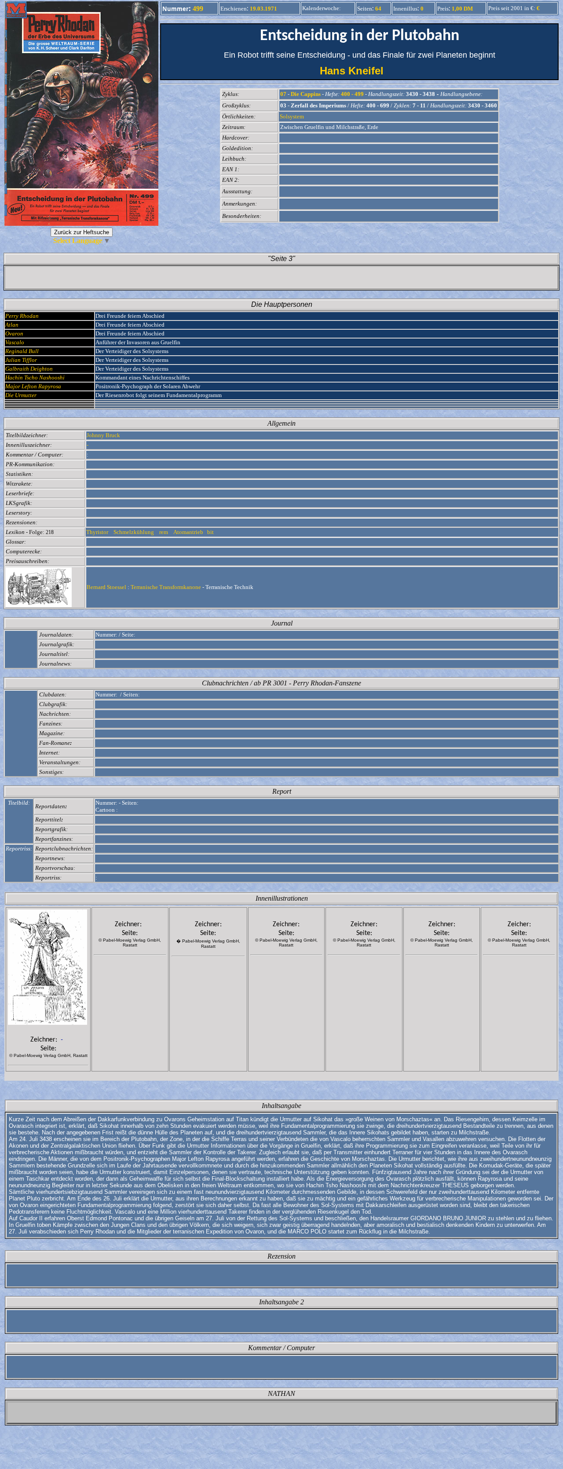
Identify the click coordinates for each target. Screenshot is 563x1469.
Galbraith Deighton (29, 368)
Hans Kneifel (359, 71)
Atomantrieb (188, 532)
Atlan (11, 324)
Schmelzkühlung (134, 532)
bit (210, 532)
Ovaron (14, 333)
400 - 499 (352, 94)
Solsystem (292, 116)
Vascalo (14, 342)
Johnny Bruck (103, 435)
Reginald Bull (22, 351)
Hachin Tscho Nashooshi (35, 377)
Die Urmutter (21, 395)
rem (164, 532)
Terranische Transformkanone (166, 587)
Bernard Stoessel (106, 587)
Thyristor (98, 532)
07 (283, 94)
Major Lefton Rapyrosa (33, 386)
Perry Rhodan (22, 316)
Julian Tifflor (21, 360)
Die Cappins (306, 94)
